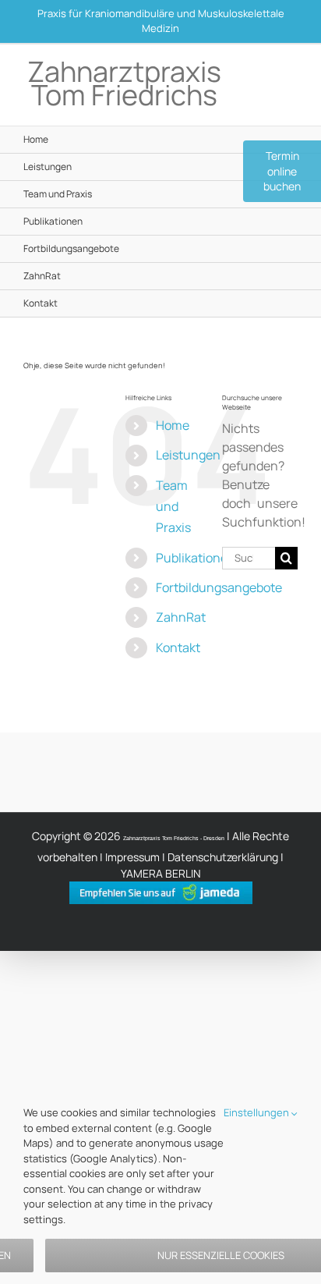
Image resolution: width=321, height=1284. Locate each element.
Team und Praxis (173, 506)
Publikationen (195, 557)
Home (172, 425)
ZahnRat (181, 617)
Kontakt (178, 647)
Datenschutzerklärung (223, 856)
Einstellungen (257, 1112)
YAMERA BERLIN (161, 873)
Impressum (132, 856)
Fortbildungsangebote (219, 587)
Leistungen (188, 454)
